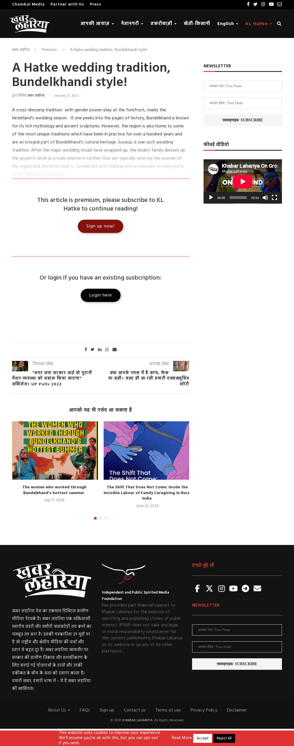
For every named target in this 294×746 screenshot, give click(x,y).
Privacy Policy (204, 710)
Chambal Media (28, 4)
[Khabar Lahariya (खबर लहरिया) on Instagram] (221, 589)
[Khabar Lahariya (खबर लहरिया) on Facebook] (197, 589)
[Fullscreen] (274, 197)
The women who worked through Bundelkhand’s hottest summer (54, 490)
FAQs (85, 710)
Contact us (135, 710)
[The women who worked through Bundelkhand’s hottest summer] (54, 450)
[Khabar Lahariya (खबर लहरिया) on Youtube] (233, 589)
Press (95, 4)
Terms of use (168, 710)
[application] (243, 181)
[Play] (211, 197)
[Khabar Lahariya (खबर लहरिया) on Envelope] (257, 589)
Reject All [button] (224, 738)
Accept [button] (202, 738)
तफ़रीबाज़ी (162, 24)
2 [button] (100, 518)
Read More (182, 738)
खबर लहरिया (20, 49)
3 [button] (105, 518)
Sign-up (107, 710)
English (226, 24)
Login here (100, 295)
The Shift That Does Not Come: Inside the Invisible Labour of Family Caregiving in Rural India (147, 493)
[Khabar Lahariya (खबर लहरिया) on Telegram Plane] (245, 589)
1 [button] (95, 518)
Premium (49, 49)
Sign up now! (100, 226)
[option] (54, 462)
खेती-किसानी (197, 24)
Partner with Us (67, 4)
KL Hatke (257, 24)
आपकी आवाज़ (95, 24)
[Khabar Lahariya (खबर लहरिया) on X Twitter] (209, 589)
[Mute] (265, 197)
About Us (57, 710)
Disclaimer (237, 710)
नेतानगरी (130, 24)
